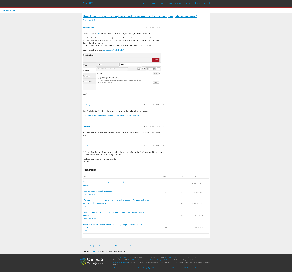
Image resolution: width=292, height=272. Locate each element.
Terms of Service (115, 246)
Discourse (95, 251)
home (144, 3)
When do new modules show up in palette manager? (104, 182)
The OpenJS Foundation (120, 268)
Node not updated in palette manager (98, 191)
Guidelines (103, 246)
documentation (174, 3)
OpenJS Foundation (126, 258)
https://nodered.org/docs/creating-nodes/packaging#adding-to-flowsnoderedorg (111, 115)
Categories (93, 246)
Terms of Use (133, 268)
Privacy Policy (129, 246)
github (207, 3)
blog (161, 3)
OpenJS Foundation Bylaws (156, 268)
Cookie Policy (193, 268)
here (98, 34)
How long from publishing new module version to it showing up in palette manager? (140, 16)
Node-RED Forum (8, 11)
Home (85, 246)
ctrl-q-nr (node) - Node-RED (113, 50)
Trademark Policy (155, 260)
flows (197, 3)
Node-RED (87, 3)
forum (188, 3)
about (153, 3)
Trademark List (168, 260)
